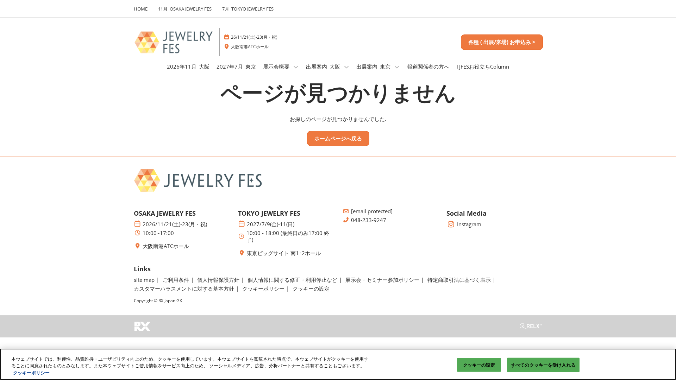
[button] (502, 42)
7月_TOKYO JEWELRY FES (248, 9)
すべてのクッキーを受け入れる (543, 364)
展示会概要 (277, 66)
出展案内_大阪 (324, 66)
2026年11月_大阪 (188, 66)
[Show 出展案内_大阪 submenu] (346, 66)
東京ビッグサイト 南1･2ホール (284, 253)
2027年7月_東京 (236, 66)
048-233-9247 (368, 220)
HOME (141, 9)
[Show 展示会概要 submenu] (296, 66)
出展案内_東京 (374, 66)
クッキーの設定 (479, 364)
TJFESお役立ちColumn (482, 66)
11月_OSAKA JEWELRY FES (185, 9)
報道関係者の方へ (428, 66)
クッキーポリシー (31, 372)
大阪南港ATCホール (250, 47)
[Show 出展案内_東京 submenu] (397, 66)
